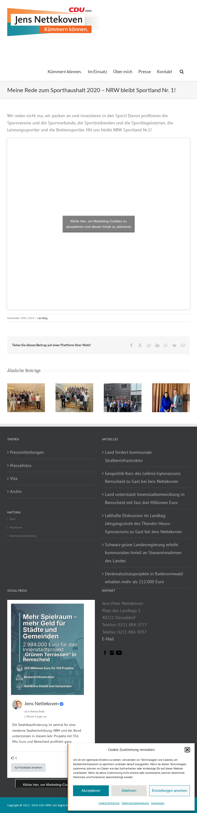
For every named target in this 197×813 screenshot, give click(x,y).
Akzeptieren (90, 790)
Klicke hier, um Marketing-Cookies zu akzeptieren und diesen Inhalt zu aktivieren (98, 224)
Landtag (42, 318)
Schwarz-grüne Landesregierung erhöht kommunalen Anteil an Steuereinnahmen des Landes (143, 552)
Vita (13, 478)
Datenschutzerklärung (135, 803)
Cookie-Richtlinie (108, 803)
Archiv (16, 491)
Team (12, 519)
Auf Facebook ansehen (28, 767)
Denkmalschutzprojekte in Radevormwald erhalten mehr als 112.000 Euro (144, 577)
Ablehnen (129, 790)
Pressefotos (20, 465)
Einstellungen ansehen (169, 790)
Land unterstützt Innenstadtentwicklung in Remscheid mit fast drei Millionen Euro (145, 498)
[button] (187, 749)
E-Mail (108, 639)
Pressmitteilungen (27, 452)
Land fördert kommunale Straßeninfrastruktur (128, 456)
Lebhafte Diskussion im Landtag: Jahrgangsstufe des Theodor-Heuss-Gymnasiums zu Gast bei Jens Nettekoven (143, 523)
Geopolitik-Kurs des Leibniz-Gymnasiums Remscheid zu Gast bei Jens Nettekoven (143, 477)
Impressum (157, 803)
